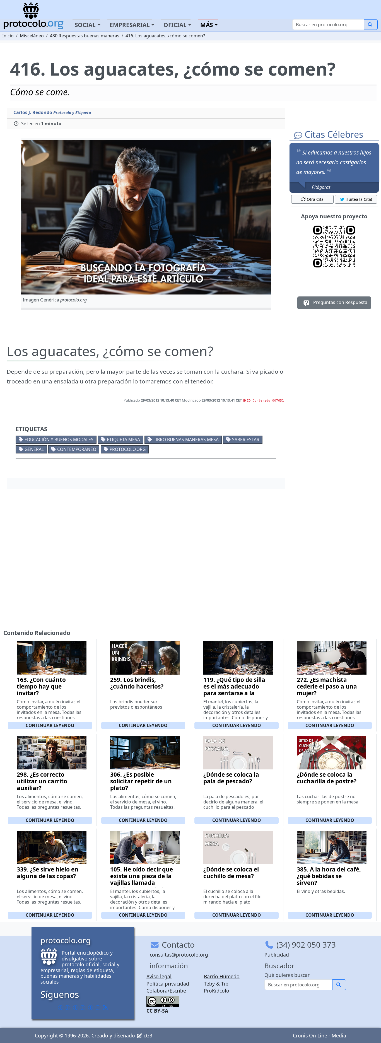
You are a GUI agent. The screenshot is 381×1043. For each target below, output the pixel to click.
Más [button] (206, 25)
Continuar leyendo (50, 725)
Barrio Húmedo (222, 976)
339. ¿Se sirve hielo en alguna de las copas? (47, 872)
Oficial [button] (175, 25)
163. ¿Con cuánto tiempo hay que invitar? (41, 686)
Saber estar (245, 439)
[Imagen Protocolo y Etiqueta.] (146, 217)
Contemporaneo (76, 449)
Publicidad (276, 954)
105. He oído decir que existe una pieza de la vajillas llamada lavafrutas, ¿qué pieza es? (141, 882)
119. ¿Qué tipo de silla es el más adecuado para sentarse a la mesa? (234, 690)
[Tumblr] (83, 1007)
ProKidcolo (216, 990)
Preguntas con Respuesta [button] (339, 302)
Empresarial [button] (130, 25)
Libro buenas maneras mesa (186, 439)
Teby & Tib (216, 983)
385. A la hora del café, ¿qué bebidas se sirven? (329, 876)
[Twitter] (68, 1007)
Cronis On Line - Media (319, 1035)
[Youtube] (98, 1007)
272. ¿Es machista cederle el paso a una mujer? (327, 686)
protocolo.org (128, 449)
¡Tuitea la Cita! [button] (359, 199)
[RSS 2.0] (105, 1007)
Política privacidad (167, 983)
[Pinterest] (75, 1007)
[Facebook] (60, 1007)
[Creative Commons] (162, 1001)
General (34, 449)
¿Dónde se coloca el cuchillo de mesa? (231, 872)
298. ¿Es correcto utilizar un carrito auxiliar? (42, 781)
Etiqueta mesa (123, 439)
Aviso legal (159, 976)
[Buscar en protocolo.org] (371, 24)
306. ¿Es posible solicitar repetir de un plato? (141, 781)
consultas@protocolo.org (179, 954)
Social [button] (85, 25)
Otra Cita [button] (315, 199)
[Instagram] (90, 1007)
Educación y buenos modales (59, 439)
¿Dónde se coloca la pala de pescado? (231, 778)
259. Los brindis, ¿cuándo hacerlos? (136, 683)
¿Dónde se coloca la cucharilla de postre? (326, 778)
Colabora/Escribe (166, 990)
